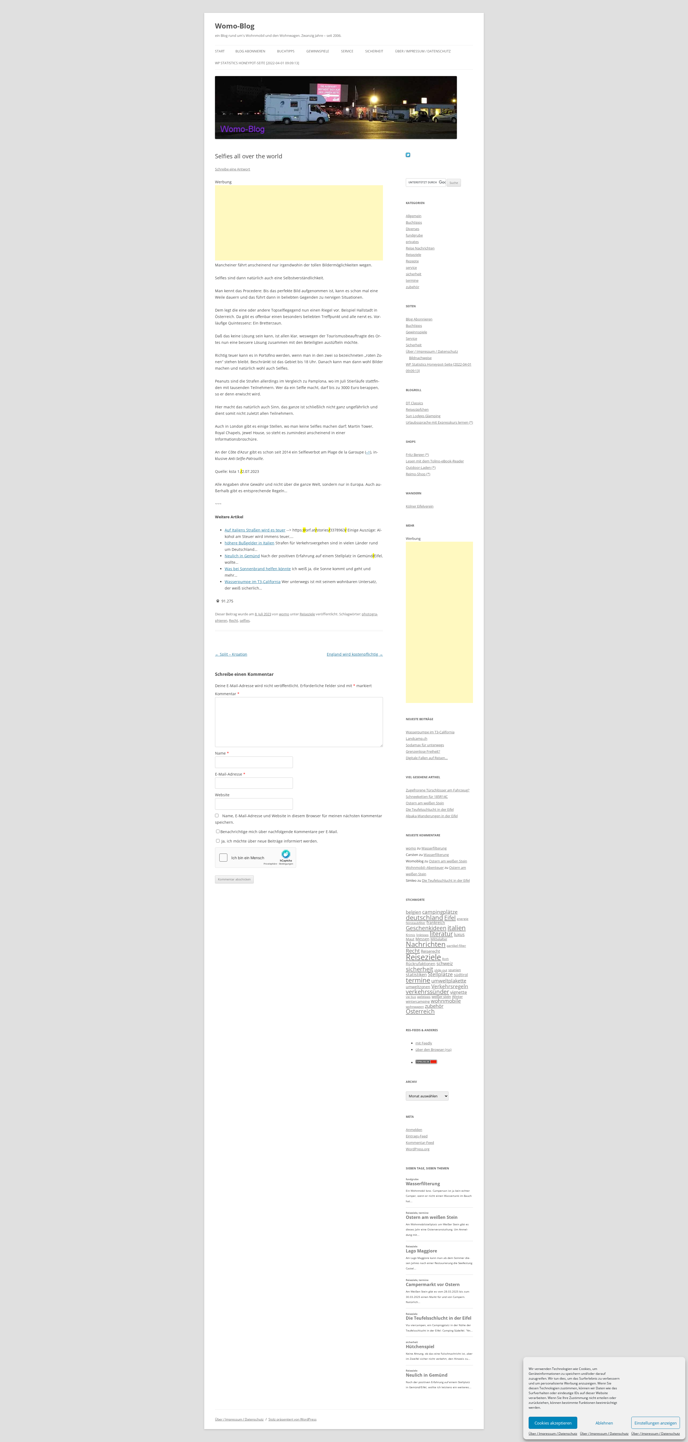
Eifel (450, 918)
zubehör (412, 286)
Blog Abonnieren (250, 51)
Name (222, 753)
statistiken (416, 974)
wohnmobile (446, 1000)
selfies (245, 620)
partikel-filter (456, 946)
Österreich (420, 1011)
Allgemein (413, 215)
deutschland (424, 917)
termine (412, 280)
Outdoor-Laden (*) (421, 467)
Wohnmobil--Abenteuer (425, 867)
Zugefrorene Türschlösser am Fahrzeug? (438, 790)
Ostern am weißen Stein (425, 803)
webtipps (424, 996)
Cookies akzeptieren (553, 1423)
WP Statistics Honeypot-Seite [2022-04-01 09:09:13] (257, 63)
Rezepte (412, 261)
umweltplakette (448, 980)
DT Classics (414, 403)
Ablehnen (604, 1423)
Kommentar (227, 693)
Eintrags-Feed (417, 1136)
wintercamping (418, 1001)
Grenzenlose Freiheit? (423, 751)
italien (456, 927)
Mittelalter (439, 939)
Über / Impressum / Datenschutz (553, 1433)
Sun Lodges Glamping (423, 415)
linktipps (422, 935)
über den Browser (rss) (433, 1049)
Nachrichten (426, 944)
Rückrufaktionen (420, 963)
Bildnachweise (420, 357)
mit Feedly (423, 1043)
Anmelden (414, 1129)
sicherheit (413, 274)
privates (412, 241)
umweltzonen (418, 986)
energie (462, 919)
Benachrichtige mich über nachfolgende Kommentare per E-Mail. (279, 831)
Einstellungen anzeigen (656, 1423)
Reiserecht (430, 951)
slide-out (440, 970)
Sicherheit (374, 51)
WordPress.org (417, 1149)
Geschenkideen (426, 928)
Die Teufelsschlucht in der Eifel (430, 809)
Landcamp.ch (416, 738)
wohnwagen (415, 1006)
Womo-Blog (235, 26)
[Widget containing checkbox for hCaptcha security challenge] (255, 857)
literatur (441, 934)
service (411, 267)
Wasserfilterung (434, 848)
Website (222, 794)
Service (347, 51)
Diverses (412, 228)
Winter (457, 996)
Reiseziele (307, 614)
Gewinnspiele (317, 51)
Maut (410, 939)
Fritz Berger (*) (417, 454)
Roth (445, 959)
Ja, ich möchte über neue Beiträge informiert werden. (269, 841)
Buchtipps (286, 51)
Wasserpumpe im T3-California (430, 732)
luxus (459, 934)
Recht (233, 620)
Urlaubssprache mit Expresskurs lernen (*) (439, 422)
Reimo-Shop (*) (418, 474)
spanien (454, 970)
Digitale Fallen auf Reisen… (427, 757)
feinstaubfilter (415, 923)
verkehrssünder (427, 991)
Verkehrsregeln (449, 986)
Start (220, 51)
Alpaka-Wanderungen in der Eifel (432, 815)
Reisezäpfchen (417, 409)
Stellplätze (440, 974)
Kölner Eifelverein (419, 506)
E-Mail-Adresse (230, 774)
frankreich (436, 922)
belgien (413, 912)
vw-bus (411, 997)
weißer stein (441, 996)
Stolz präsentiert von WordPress (292, 1419)
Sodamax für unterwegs (425, 745)
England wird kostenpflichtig (355, 654)
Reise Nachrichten (420, 248)
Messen (422, 938)
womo (284, 614)
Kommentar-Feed (420, 1142)
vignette (458, 992)
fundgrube (414, 235)
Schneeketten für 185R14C (427, 796)
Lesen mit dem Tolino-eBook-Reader (435, 461)
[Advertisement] (299, 222)
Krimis (410, 935)
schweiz (444, 963)
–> (368, 452)
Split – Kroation (231, 654)
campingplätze (440, 911)
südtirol (461, 974)
